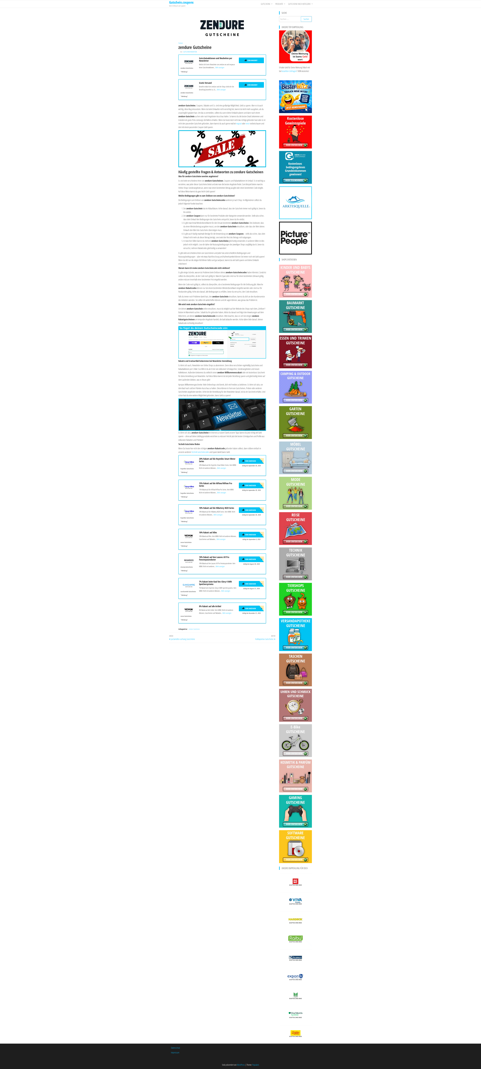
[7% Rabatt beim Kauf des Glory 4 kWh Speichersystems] (189, 584)
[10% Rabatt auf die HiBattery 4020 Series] (189, 511)
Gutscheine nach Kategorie (299, 3)
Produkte (279, 3)
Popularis (255, 1064)
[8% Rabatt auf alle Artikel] (189, 609)
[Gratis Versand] (189, 86)
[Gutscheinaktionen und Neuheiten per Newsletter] (189, 61)
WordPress (241, 1064)
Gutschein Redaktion (190, 52)
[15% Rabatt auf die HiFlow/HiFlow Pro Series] (189, 486)
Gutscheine (265, 3)
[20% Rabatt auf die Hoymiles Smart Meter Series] (189, 462)
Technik (180, 43)
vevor (248, 123)
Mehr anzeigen (219, 67)
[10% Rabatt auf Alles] (189, 535)
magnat (239, 123)
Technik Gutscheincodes (200, 451)
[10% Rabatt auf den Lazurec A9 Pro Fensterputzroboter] (189, 560)
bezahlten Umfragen (289, 71)
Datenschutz (175, 1047)
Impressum (175, 1052)
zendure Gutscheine (194, 629)
